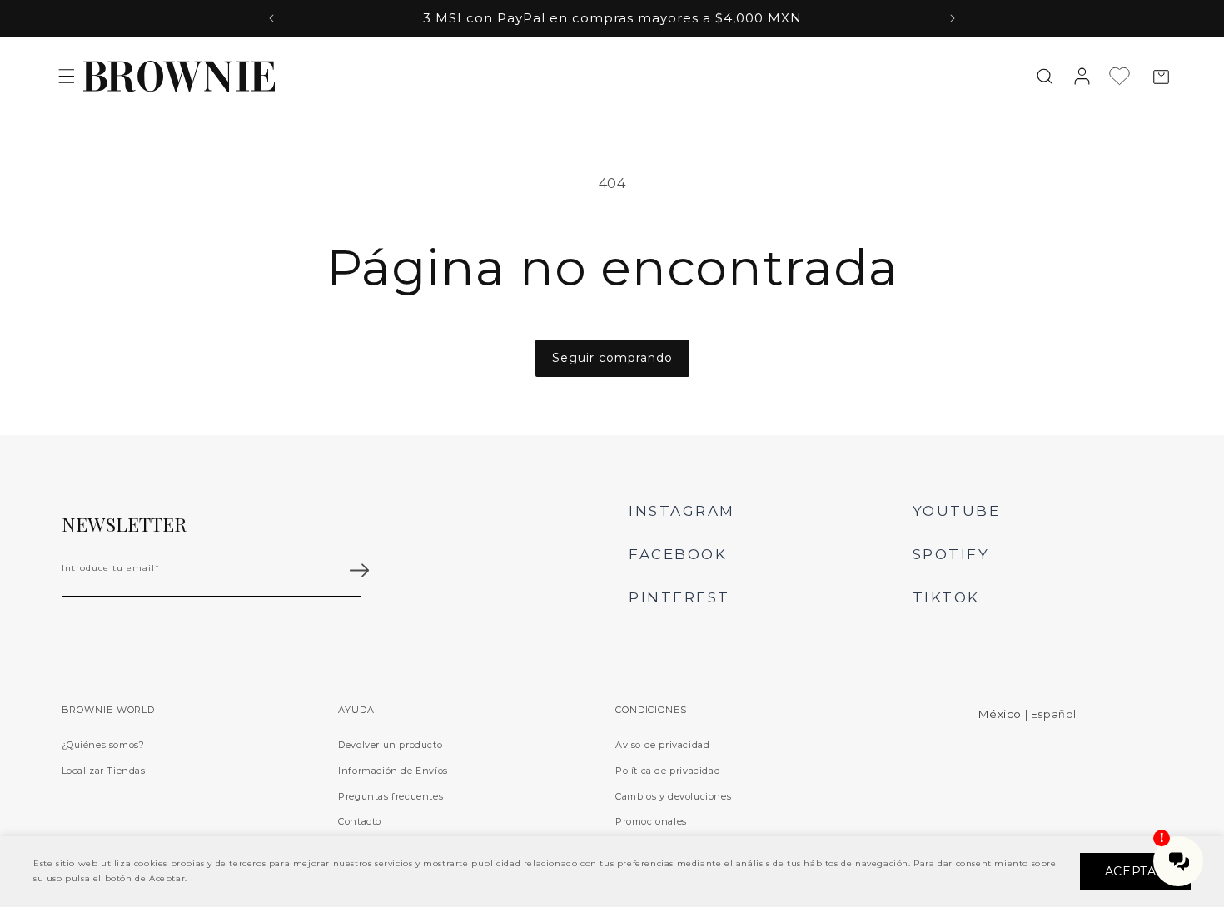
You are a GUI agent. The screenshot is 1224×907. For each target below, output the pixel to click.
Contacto (359, 821)
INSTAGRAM (682, 511)
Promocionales (651, 821)
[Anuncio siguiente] (952, 18)
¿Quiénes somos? (103, 745)
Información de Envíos (393, 770)
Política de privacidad (667, 770)
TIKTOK (946, 597)
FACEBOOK (678, 554)
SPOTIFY (951, 554)
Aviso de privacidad (662, 745)
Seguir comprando (612, 357)
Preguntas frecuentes (390, 796)
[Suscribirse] (359, 571)
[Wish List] (1123, 76)
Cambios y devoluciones (673, 796)
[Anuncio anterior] (271, 18)
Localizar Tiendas (104, 770)
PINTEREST (679, 597)
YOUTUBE (957, 511)
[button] (66, 75)
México (1000, 714)
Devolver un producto (390, 745)
